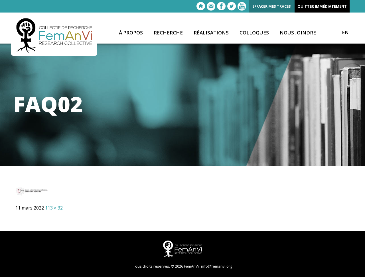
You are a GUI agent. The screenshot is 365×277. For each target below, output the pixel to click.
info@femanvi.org (216, 266)
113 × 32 (54, 208)
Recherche (168, 33)
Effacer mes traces (271, 6)
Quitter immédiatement (322, 6)
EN (345, 32)
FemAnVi (54, 35)
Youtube (242, 6)
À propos (131, 33)
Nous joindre (298, 33)
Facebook (221, 6)
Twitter (231, 6)
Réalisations (211, 33)
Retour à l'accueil (200, 6)
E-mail (211, 6)
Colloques (254, 33)
